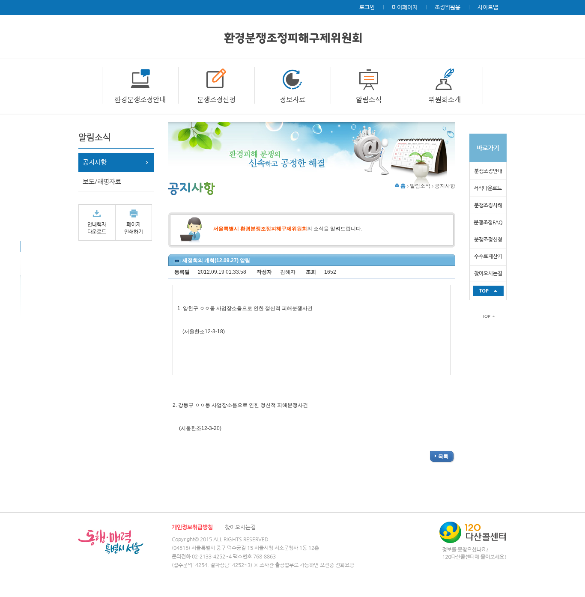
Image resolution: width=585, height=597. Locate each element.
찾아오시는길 (240, 527)
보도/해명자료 (102, 181)
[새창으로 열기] (96, 222)
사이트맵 (488, 7)
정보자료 (292, 100)
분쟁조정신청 (216, 100)
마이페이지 (405, 7)
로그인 (367, 7)
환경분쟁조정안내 (140, 100)
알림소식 (369, 100)
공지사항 (95, 162)
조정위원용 (447, 7)
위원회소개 (445, 100)
